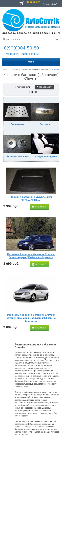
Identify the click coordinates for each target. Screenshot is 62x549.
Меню (31, 61)
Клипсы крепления (18, 156)
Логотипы (45, 124)
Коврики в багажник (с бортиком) (35, 69)
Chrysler (55, 69)
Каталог (15, 69)
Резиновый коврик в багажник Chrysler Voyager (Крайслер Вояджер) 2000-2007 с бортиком (31, 317)
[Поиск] (57, 39)
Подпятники (17, 124)
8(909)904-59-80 (21, 47)
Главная (5, 69)
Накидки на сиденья (45, 156)
